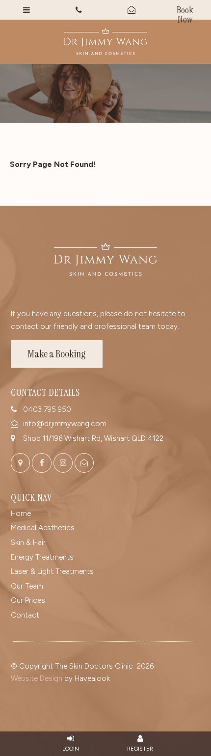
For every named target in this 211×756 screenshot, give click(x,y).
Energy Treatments (42, 557)
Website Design (36, 678)
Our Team (27, 586)
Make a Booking (56, 354)
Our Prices (28, 600)
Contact (25, 615)
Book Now (185, 12)
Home (21, 513)
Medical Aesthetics (43, 527)
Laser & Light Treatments (52, 571)
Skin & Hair (28, 542)
